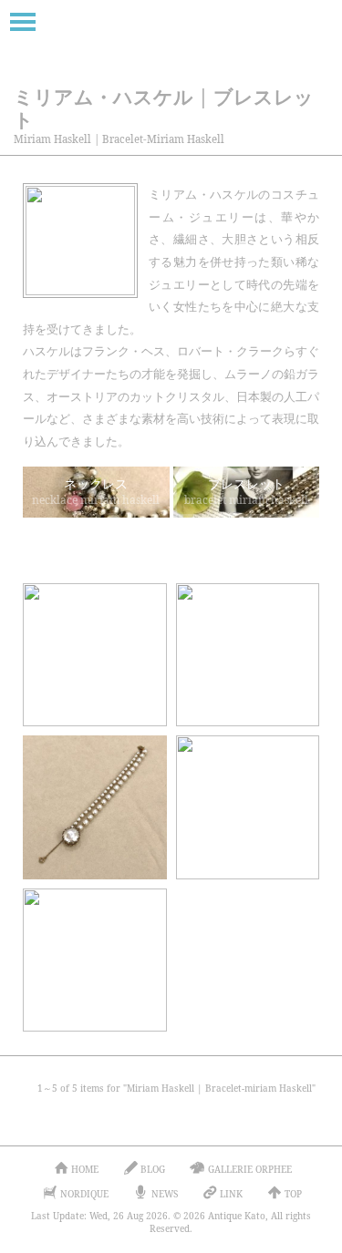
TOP (293, 1193)
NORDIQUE (84, 1193)
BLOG (152, 1169)
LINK (231, 1193)
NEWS (164, 1193)
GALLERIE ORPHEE (250, 1169)
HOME (84, 1169)
